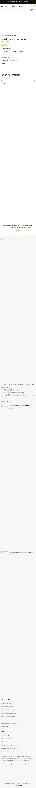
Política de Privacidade (8, 713)
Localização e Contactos (9, 723)
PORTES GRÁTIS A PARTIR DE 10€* (18, 1)
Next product (34, 35)
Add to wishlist (18, 51)
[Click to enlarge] (5, 28)
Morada (3, 742)
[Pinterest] (12, 64)
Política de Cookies (7, 706)
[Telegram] (17, 64)
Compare (6, 51)
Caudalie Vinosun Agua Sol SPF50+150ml (20, 405)
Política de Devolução (8, 710)
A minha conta (5, 735)
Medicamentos (11, 35)
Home (3, 35)
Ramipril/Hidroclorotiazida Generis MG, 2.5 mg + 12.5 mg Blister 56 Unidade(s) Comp (18, 227)
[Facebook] (2, 2)
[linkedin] (14, 64)
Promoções (5, 726)
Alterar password (6, 745)
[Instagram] (5, 2)
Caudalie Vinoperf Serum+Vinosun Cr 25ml (21, 552)
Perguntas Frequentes (8, 716)
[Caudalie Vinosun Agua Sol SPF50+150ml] (4, 477)
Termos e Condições (8, 720)
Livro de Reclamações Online (10, 752)
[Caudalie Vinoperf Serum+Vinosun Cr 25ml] (4, 623)
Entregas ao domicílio (8, 703)
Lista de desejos (6, 738)
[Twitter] (10, 64)
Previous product (30, 35)
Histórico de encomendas (9, 748)
